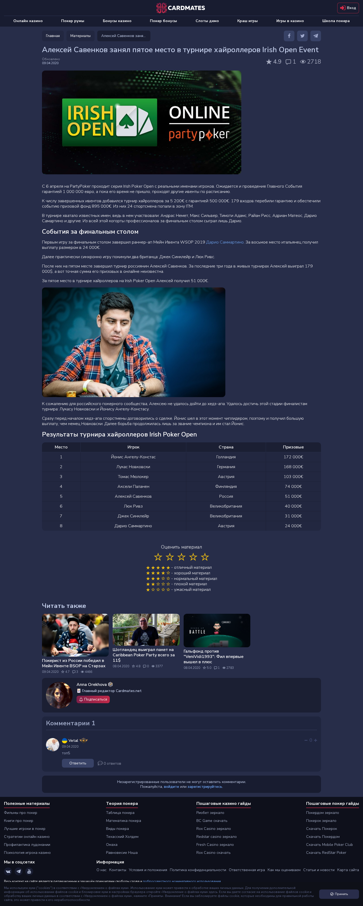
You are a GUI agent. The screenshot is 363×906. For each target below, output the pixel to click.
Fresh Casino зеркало (215, 844)
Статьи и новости (319, 869)
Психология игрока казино (27, 852)
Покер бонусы (163, 20)
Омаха (111, 844)
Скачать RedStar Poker (326, 852)
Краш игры (247, 20)
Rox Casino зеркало (213, 828)
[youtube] (29, 871)
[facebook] (289, 36)
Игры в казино (290, 20)
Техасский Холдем (122, 836)
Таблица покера (120, 812)
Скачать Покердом (323, 836)
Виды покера (117, 828)
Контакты (117, 869)
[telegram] (315, 36)
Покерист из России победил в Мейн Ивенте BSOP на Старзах (73, 663)
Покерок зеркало (321, 820)
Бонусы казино (117, 20)
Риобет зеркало (210, 812)
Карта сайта (348, 869)
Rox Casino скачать (213, 852)
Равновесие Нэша (122, 852)
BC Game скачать (211, 820)
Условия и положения (148, 869)
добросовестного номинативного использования (182, 881)
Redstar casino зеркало (216, 836)
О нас (101, 869)
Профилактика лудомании (27, 844)
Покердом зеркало (322, 812)
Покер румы (72, 20)
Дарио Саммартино (225, 242)
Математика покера (123, 820)
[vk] (8, 871)
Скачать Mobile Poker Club (329, 844)
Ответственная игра (247, 869)
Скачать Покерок (321, 828)
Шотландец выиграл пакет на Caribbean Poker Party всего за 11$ (144, 655)
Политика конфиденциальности (198, 869)
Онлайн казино (28, 20)
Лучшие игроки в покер (24, 828)
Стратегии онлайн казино (27, 836)
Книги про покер (18, 820)
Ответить (77, 763)
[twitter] (302, 36)
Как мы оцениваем (284, 869)
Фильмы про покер (20, 812)
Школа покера (336, 20)
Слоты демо (207, 20)
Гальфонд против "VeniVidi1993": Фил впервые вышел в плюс (213, 656)
